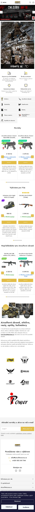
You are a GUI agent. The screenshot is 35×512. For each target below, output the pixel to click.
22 (27, 182)
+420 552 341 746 (19, 460)
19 (24, 182)
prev (2, 156)
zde (19, 497)
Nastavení (17, 501)
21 (26, 182)
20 (25, 182)
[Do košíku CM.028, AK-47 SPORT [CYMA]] (25, 222)
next (32, 156)
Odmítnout (9, 507)
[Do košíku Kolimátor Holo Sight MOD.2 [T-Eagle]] (9, 222)
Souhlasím (26, 507)
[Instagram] (20, 471)
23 (28, 182)
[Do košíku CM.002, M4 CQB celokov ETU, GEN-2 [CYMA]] (9, 280)
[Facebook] (16, 471)
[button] (1, 12)
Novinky (17, 128)
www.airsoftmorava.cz (7, 334)
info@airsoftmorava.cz (19, 458)
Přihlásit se (27, 429)
